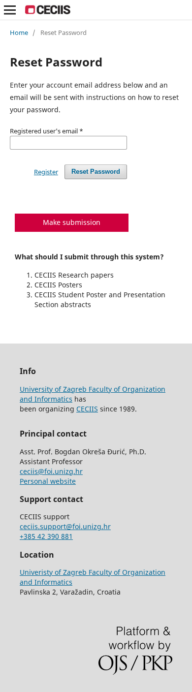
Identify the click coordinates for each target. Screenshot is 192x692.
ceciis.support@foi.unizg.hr (65, 526)
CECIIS (87, 408)
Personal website (48, 481)
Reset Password (95, 171)
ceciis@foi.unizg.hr (51, 471)
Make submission (71, 222)
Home (19, 32)
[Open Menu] (10, 10)
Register (46, 171)
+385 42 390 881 (46, 536)
